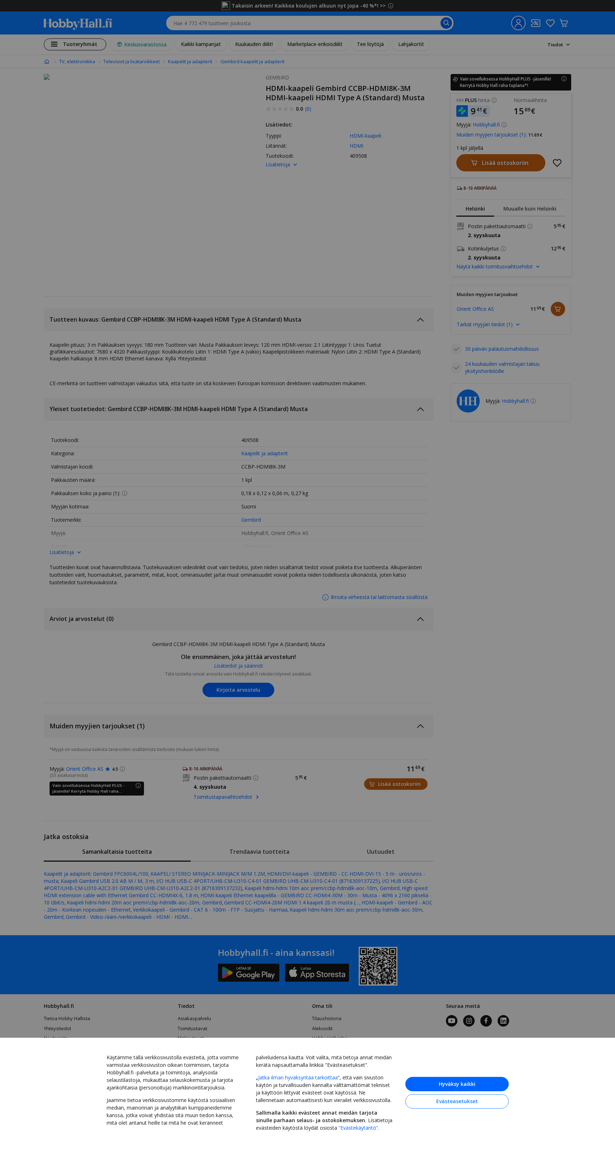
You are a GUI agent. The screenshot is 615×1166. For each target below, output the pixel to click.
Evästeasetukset (457, 1101)
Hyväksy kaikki (457, 1083)
